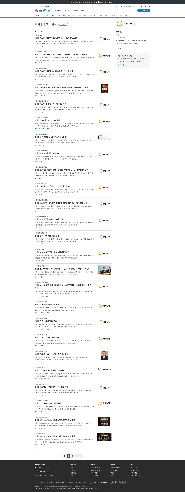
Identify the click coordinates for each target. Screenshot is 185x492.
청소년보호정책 (70, 483)
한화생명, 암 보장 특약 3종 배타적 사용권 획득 (51, 387)
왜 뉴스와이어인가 (96, 467)
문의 (121, 6)
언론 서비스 (134, 467)
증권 (40, 379)
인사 (40, 195)
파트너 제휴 (78, 483)
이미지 (118, 49)
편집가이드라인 (51, 483)
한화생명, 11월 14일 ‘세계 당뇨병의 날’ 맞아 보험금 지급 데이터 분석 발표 (61, 170)
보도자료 (58, 10)
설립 (40, 277)
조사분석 (41, 145)
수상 (47, 296)
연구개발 (41, 112)
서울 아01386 (45, 488)
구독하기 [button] (63, 24)
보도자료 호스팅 (135, 476)
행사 (44, 96)
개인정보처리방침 (60, 483)
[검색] (97, 10)
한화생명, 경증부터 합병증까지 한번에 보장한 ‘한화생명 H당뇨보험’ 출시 (61, 203)
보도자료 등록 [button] (41, 471)
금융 (74, 15)
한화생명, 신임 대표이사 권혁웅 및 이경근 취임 (51, 354)
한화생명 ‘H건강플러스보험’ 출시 (47, 337)
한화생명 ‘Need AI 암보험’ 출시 (46, 321)
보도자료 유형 (115, 470)
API (98, 483)
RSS (37, 31)
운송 (79, 15)
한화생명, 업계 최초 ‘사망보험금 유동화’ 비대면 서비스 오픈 (56, 38)
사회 (95, 15)
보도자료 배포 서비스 (44, 6)
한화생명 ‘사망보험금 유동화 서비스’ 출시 (50, 219)
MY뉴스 (120, 61)
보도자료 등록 (144, 10)
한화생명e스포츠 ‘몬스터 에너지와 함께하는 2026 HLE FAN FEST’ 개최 (61, 87)
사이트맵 (85, 483)
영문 (126, 15)
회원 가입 (147, 6)
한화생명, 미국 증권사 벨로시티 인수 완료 (49, 370)
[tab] (80, 464)
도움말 (116, 6)
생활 (58, 15)
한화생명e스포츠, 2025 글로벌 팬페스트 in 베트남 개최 (55, 436)
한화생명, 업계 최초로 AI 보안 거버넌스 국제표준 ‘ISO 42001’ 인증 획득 (61, 54)
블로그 (110, 6)
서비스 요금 (94, 473)
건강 (63, 15)
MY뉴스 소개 (134, 470)
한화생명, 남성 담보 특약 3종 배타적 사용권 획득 (52, 252)
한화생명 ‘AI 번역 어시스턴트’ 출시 (47, 120)
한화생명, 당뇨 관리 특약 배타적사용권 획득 (50, 104)
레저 (85, 15)
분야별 (73, 470)
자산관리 (41, 313)
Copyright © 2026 (93, 488)
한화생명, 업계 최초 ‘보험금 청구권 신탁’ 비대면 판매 (54, 71)
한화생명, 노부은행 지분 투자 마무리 (48, 403)
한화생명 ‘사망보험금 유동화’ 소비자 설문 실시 (51, 137)
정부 (106, 15)
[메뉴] (36, 6)
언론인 (83, 10)
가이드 (75, 10)
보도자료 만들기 (115, 467)
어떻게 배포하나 (95, 470)
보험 (36, 46)
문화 (53, 15)
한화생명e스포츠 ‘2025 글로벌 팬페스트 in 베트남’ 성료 (55, 420)
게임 (40, 96)
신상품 (120, 15)
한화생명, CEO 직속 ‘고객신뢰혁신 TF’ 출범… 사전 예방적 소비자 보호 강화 (62, 269)
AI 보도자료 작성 (129, 6)
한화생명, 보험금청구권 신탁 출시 (47, 304)
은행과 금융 (42, 412)
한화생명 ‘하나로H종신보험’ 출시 (47, 236)
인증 (40, 63)
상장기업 (112, 15)
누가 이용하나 (95, 476)
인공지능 (41, 129)
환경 (101, 15)
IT (42, 15)
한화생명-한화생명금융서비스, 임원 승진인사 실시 (53, 186)
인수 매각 (46, 379)
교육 (90, 15)
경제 (69, 15)
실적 (40, 161)
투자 (48, 412)
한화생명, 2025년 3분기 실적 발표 (47, 153)
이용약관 (43, 483)
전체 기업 (38, 450)
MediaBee (104, 483)
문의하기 (52, 475)
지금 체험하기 (109, 2)
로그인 (141, 6)
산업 (48, 15)
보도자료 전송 (135, 473)
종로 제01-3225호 (87, 486)
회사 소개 (37, 483)
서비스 (67, 10)
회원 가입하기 (122, 65)
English (90, 483)
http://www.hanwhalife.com (128, 43)
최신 (37, 15)
